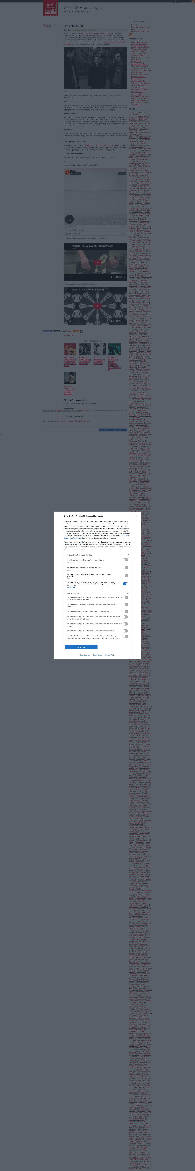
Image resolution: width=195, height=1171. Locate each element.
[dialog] (97, 585)
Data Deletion (85, 655)
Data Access (97, 655)
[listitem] (97, 555)
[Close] (136, 516)
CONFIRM (81, 647)
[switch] (125, 559)
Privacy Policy (110, 655)
